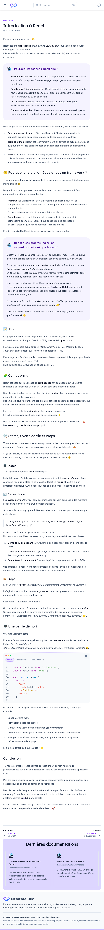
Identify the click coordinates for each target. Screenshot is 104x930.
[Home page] (13, 5)
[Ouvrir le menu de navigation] (4, 5)
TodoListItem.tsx (37, 660)
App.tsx (10, 660)
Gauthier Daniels (70, 921)
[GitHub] (99, 5)
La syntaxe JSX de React (70, 861)
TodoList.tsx (22, 660)
